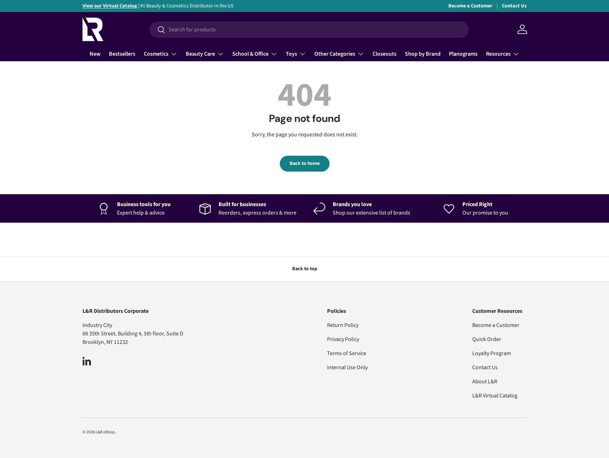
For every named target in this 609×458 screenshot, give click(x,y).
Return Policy (342, 325)
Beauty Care (200, 54)
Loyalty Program (491, 353)
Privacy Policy (343, 339)
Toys (291, 54)
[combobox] (309, 29)
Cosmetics (156, 54)
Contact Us (514, 6)
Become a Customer (470, 6)
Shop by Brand (423, 54)
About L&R (484, 381)
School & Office (250, 54)
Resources (498, 54)
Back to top (304, 268)
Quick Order (486, 339)
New (95, 54)
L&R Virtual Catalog (494, 396)
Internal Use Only (347, 367)
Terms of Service (346, 353)
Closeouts (384, 54)
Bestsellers (122, 54)
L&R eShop (105, 432)
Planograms (463, 54)
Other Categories (334, 54)
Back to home (305, 163)
